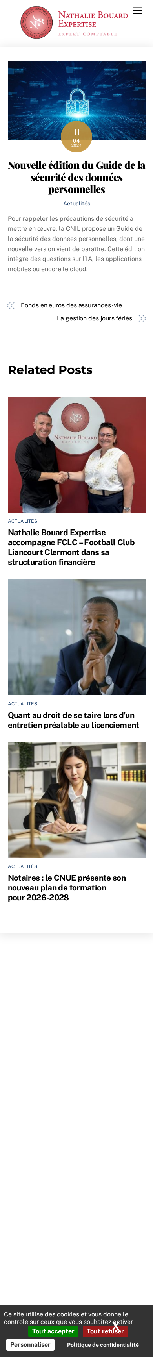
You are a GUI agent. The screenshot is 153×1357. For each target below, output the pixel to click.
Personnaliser (30, 1344)
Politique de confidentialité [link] (103, 1345)
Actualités (76, 203)
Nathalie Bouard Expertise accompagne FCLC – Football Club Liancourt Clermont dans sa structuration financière (71, 547)
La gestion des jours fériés (94, 318)
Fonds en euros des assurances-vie (71, 305)
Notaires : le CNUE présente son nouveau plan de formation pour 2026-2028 (67, 887)
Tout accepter (53, 1331)
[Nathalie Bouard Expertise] (75, 37)
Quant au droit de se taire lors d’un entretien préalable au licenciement (73, 720)
